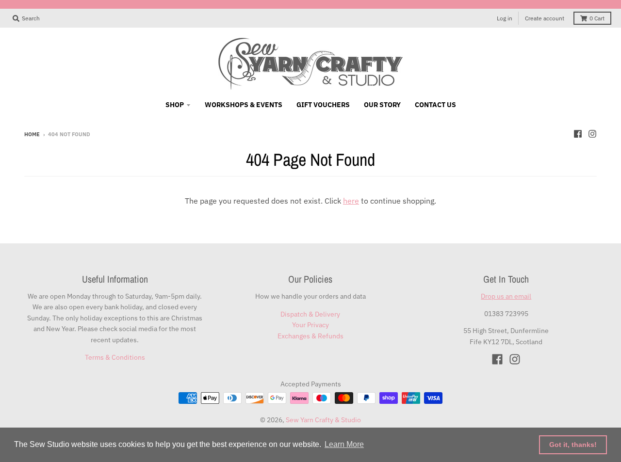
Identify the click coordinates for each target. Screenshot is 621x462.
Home (32, 134)
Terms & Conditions (115, 357)
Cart (597, 18)
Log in (504, 18)
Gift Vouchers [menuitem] (323, 104)
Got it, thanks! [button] (573, 444)
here (351, 201)
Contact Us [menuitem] (435, 104)
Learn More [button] (344, 444)
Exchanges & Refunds (310, 336)
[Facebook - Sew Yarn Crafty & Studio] (577, 133)
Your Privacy (310, 324)
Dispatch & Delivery (310, 314)
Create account (544, 18)
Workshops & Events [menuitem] (243, 104)
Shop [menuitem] (174, 104)
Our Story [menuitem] (382, 104)
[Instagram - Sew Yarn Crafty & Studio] (592, 133)
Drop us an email (506, 296)
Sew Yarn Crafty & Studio (323, 419)
